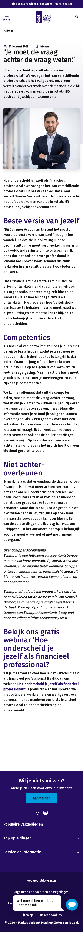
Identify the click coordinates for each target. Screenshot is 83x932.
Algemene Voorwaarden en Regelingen (41, 892)
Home (9, 30)
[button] (72, 905)
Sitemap (27, 915)
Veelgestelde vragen (41, 881)
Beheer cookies (51, 915)
